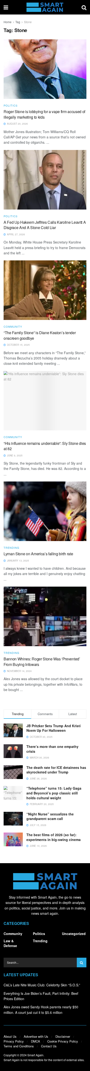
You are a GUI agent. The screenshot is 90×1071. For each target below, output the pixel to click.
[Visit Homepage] (44, 7)
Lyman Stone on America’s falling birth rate (38, 553)
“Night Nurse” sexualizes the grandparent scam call (50, 816)
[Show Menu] (6, 7)
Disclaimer (62, 1036)
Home (8, 22)
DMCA (35, 1041)
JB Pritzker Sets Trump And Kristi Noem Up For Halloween (53, 728)
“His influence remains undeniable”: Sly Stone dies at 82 (45, 446)
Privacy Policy (14, 1041)
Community (13, 326)
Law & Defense (10, 943)
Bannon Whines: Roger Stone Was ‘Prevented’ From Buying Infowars (42, 661)
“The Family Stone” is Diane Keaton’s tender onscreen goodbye (40, 335)
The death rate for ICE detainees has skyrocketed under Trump (56, 770)
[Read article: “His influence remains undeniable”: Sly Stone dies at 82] (45, 401)
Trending (11, 547)
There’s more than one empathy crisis (52, 749)
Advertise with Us (36, 1036)
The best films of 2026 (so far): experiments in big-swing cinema (53, 837)
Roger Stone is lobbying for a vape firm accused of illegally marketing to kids (44, 114)
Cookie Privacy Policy (62, 1041)
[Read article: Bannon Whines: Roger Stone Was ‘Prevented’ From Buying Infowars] (45, 616)
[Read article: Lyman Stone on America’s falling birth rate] (45, 511)
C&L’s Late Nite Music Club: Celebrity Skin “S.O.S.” (42, 985)
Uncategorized (74, 933)
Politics (11, 105)
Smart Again (35, 1055)
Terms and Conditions (19, 1046)
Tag (17, 22)
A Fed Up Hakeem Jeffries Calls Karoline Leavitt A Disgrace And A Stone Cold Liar (45, 224)
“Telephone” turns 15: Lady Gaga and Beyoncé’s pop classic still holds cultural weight (53, 793)
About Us (10, 1036)
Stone (28, 22)
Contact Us (49, 1046)
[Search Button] (84, 7)
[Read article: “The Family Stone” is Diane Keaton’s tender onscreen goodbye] (45, 290)
